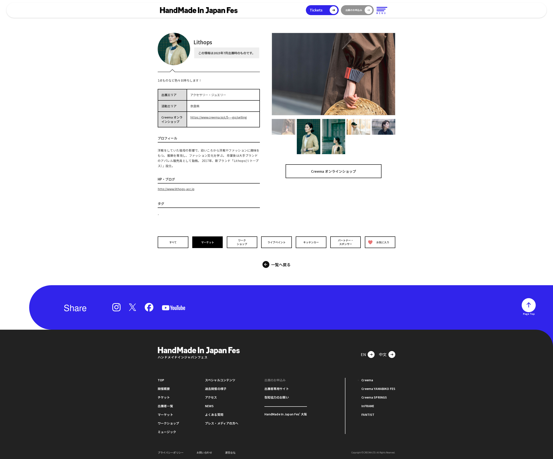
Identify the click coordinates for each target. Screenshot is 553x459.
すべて (173, 242)
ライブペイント (276, 242)
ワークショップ (242, 242)
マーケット (207, 242)
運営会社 (230, 452)
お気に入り (382, 242)
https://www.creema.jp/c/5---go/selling (218, 117)
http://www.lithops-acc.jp (176, 189)
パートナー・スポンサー (345, 242)
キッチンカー (311, 242)
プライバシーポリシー (171, 452)
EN (363, 354)
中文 (383, 354)
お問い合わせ (204, 452)
